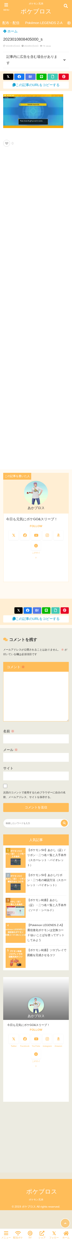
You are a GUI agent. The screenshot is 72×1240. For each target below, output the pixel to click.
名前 (8, 731)
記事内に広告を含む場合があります (31, 60)
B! (30, 77)
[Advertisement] (36, 309)
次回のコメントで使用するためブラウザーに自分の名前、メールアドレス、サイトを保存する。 (34, 795)
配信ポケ (18, 1237)
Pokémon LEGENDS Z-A (43, 23)
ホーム (12, 31)
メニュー (6, 1237)
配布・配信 (10, 23)
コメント (16, 667)
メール (10, 750)
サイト (8, 768)
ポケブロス (36, 11)
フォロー (54, 1237)
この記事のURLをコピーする (38, 85)
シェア (42, 1237)
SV (30, 1237)
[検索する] (64, 823)
